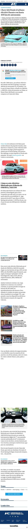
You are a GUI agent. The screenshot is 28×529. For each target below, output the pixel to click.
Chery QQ (4, 144)
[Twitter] (4, 65)
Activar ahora (10, 78)
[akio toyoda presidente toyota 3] (22, 257)
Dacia (22, 489)
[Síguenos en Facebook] (10, 516)
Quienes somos (2, 521)
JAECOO (8, 489)
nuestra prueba (16, 155)
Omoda (2, 489)
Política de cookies (18, 521)
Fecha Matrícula (25, 521)
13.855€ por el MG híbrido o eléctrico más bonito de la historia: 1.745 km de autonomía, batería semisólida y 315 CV (19, 324)
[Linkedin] (7, 65)
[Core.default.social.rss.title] (18, 516)
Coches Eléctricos (6, 7)
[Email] (15, 65)
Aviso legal (13, 521)
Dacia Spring (16, 489)
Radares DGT (20, 1)
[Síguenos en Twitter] (12, 516)
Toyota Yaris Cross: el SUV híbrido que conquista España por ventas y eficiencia (9, 462)
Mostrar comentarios (14, 494)
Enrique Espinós (6, 60)
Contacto (8, 520)
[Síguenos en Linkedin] (15, 516)
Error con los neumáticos (11, 1)
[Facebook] (2, 65)
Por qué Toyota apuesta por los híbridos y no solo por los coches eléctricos (9, 259)
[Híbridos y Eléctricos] (14, 513)
